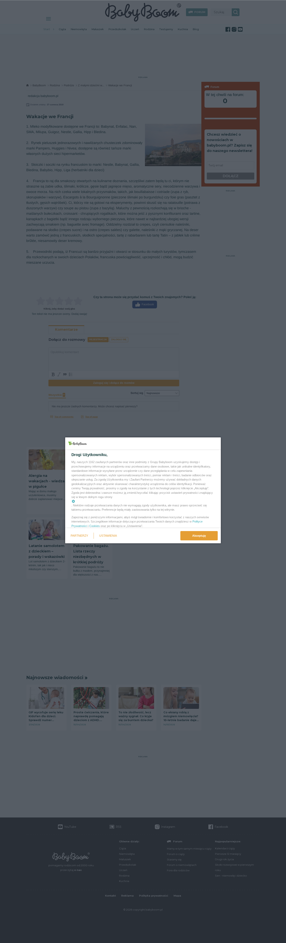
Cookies (94, 526)
